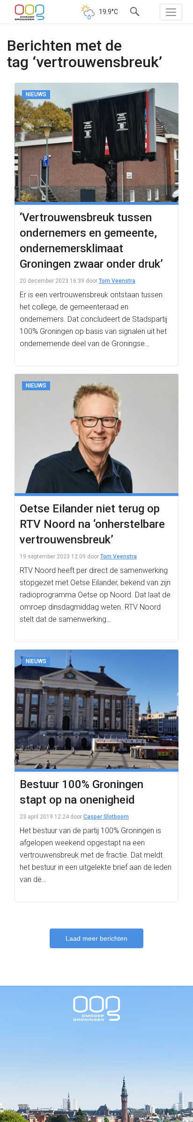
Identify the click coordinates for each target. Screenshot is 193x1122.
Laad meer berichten (96, 938)
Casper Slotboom (106, 816)
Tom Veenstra (117, 281)
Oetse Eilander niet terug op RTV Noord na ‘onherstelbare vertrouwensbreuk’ (92, 524)
